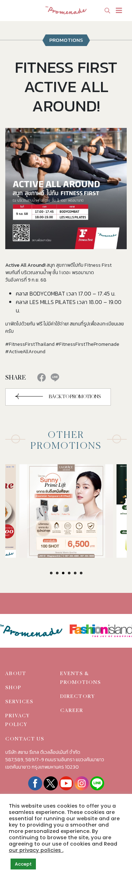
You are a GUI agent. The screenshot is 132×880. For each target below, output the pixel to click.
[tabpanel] (66, 511)
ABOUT (15, 673)
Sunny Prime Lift (56, 512)
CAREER (71, 710)
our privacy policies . (36, 850)
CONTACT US (24, 739)
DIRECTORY (77, 696)
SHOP (13, 687)
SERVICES (19, 701)
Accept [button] (23, 864)
